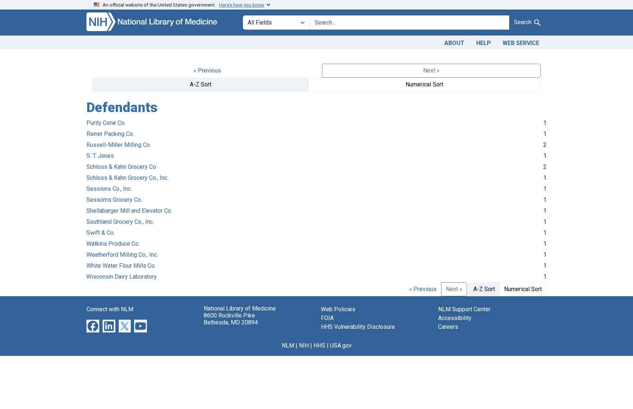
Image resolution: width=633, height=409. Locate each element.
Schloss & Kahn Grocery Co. (121, 166)
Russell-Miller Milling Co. (118, 144)
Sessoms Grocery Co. (114, 199)
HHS (319, 345)
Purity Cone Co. (106, 122)
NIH (304, 345)
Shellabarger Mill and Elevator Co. (129, 210)
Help (483, 43)
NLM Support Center (464, 309)
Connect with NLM (109, 309)
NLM (288, 345)
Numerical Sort (424, 84)
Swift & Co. (100, 232)
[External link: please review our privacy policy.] (92, 325)
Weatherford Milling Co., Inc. (122, 254)
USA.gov (341, 345)
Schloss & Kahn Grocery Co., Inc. (127, 177)
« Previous (207, 70)
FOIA (327, 318)
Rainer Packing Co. (110, 133)
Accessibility (454, 318)
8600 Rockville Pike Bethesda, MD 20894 (231, 319)
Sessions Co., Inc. (109, 188)
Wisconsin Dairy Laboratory (121, 276)
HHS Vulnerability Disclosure (358, 326)
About (454, 43)
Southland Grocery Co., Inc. (120, 221)
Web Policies (338, 309)
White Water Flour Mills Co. (121, 265)
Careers (448, 326)
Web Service (521, 43)
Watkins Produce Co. (113, 243)
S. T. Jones (100, 155)
